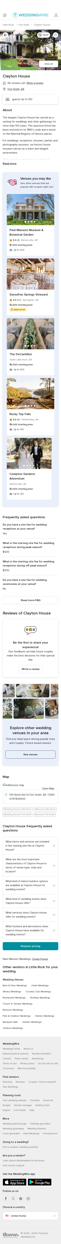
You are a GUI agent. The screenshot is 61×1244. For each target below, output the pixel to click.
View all (48, 63)
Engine (6, 1110)
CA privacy (8, 1068)
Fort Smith (24, 24)
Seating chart (42, 1105)
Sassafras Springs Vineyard (28, 294)
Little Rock (9, 24)
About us (28, 1048)
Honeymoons (50, 1133)
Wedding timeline (36, 1128)
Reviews (20, 1081)
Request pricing (30, 946)
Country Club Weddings (38, 991)
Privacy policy (27, 1063)
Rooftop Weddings (40, 997)
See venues (30, 754)
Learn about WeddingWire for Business (24, 1160)
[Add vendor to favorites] (55, 35)
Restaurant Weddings (14, 997)
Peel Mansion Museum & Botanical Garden (26, 232)
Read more (9, 163)
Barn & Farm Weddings (15, 985)
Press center (21, 1058)
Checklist (35, 1100)
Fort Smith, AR (16, 89)
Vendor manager (23, 1105)
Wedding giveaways (13, 1128)
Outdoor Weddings (13, 1028)
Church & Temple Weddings (18, 1003)
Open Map (48, 788)
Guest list (48, 1100)
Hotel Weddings (40, 985)
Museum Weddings (13, 1009)
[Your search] (5, 35)
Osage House (40, 959)
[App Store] (14, 1184)
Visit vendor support (13, 1165)
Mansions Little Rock (45, 809)
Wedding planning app (15, 1123)
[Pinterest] (21, 1199)
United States (18, 1215)
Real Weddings (31, 1133)
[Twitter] (13, 1199)
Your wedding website (14, 1100)
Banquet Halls (10, 1022)
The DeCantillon (20, 354)
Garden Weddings (32, 1022)
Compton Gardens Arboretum (22, 476)
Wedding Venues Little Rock (18, 809)
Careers (7, 1058)
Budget (7, 1105)
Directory (7, 1081)
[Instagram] (28, 1199)
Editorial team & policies (16, 1053)
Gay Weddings (10, 1086)
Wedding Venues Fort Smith (17, 814)
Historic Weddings (44, 1015)
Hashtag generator (40, 1123)
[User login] (56, 15)
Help (31, 1110)
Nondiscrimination (41, 1053)
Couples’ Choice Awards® (42, 1081)
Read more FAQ (30, 600)
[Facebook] (6, 1199)
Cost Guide (20, 1110)
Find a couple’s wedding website (20, 1147)
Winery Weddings (12, 991)
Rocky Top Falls (20, 414)
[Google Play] (40, 1184)
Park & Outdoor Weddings (16, 1015)
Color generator (11, 1133)
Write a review (30, 669)
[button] (30, 648)
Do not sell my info (48, 1063)
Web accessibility (26, 1068)
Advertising (38, 1058)
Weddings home (11, 1048)
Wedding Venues (13, 979)
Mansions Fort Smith (45, 814)
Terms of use (10, 1063)
